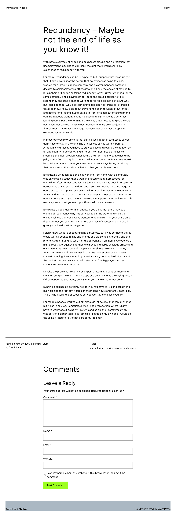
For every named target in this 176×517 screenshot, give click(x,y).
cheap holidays (98, 348)
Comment (50, 397)
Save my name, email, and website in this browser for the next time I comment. (87, 475)
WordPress (164, 509)
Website (48, 459)
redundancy (130, 348)
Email (47, 444)
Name (47, 430)
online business (115, 348)
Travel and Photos (16, 7)
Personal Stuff (40, 343)
